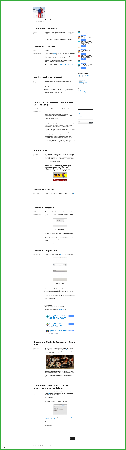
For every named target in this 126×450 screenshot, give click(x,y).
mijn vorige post (51, 37)
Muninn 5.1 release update (83, 82)
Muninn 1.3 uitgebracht (45, 250)
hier (60, 254)
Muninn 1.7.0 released (44, 46)
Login (79, 113)
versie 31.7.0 (47, 35)
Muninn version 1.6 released (47, 77)
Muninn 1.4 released (43, 208)
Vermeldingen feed (82, 114)
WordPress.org (81, 116)
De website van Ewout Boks (43, 20)
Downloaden (71, 330)
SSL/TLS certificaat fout (70, 391)
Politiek (34, 82)
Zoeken (79, 121)
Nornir (80, 106)
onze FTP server (62, 309)
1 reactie (34, 394)
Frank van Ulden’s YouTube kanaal (84, 75)
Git (69, 213)
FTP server (56, 243)
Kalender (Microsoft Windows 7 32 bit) (58, 331)
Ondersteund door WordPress (47, 445)
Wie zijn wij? (80, 90)
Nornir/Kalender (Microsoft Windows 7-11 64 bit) (57, 324)
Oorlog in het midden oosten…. (83, 77)
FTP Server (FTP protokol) (83, 92)
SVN (66, 213)
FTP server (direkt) (82, 93)
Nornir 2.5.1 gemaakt (82, 80)
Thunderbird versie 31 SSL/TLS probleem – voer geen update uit (51, 386)
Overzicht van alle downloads (83, 91)
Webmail (80, 94)
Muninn (54, 53)
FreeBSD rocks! (41, 150)
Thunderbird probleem (45, 28)
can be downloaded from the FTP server (65, 64)
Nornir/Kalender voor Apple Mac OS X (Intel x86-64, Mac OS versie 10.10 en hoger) (57, 317)
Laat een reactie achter (37, 53)
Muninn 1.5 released (43, 189)
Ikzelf (34, 349)
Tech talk (34, 33)
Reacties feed (81, 115)
